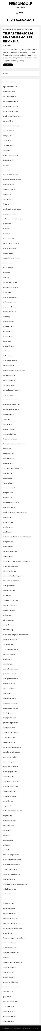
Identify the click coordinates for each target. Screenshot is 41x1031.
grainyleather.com (9, 610)
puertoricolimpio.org (9, 82)
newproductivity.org (9, 434)
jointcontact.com (8, 454)
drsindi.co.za (7, 341)
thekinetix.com (8, 615)
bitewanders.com (8, 620)
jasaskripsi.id (7, 835)
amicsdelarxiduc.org (9, 879)
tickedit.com (7, 140)
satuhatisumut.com (9, 1016)
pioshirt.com (7, 595)
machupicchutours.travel (11, 258)
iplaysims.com (7, 478)
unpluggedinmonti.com (10, 679)
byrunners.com (8, 522)
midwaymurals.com (9, 571)
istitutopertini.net (9, 238)
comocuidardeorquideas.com (12, 928)
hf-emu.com (7, 224)
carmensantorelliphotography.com (14, 576)
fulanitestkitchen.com (10, 600)
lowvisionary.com (8, 253)
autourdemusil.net (9, 488)
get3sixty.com (8, 659)
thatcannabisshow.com (10, 649)
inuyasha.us (7, 228)
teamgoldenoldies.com (10, 982)
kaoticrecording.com (9, 967)
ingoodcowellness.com (10, 87)
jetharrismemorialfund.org (11, 502)
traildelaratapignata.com (11, 855)
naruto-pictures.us (9, 268)
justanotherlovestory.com (11, 243)
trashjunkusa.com (9, 625)
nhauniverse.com (8, 972)
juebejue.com (7, 136)
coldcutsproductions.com (11, 405)
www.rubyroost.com (9, 913)
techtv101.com (8, 292)
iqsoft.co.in (6, 233)
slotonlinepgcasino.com (10, 287)
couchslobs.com (8, 473)
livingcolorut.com (8, 365)
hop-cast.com (7, 424)
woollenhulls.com (8, 483)
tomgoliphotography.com (11, 953)
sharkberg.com (8, 527)
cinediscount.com (9, 185)
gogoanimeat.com (9, 977)
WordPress (35, 1028)
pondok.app (6, 277)
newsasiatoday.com (9, 821)
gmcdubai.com (8, 532)
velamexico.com (8, 904)
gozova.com (7, 997)
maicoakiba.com (8, 263)
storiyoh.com (7, 170)
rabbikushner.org (8, 145)
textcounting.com (9, 1006)
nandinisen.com (8, 664)
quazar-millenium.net (10, 282)
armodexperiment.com (10, 639)
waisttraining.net (8, 899)
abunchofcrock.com (9, 507)
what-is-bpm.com (9, 395)
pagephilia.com (8, 801)
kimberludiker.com (9, 591)
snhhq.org (6, 958)
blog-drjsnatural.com (10, 806)
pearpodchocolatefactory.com (13, 962)
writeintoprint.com (9, 909)
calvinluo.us (6, 419)
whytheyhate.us (8, 326)
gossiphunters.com (9, 1011)
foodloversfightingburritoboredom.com (15, 635)
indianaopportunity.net (10, 786)
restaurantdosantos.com (11, 987)
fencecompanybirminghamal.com (14, 938)
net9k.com (6, 273)
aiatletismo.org (8, 630)
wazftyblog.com (8, 825)
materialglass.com (9, 894)
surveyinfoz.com (8, 131)
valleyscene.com (8, 463)
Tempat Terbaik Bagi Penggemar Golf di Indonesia (18, 37)
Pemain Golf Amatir (25, 29)
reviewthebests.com (9, 791)
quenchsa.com (7, 517)
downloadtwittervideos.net (12, 860)
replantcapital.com (9, 688)
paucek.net (6, 165)
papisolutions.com (9, 92)
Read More (7, 65)
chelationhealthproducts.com (12, 811)
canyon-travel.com (9, 684)
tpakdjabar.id (7, 845)
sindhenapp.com (8, 992)
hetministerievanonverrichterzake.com (15, 884)
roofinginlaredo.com (9, 943)
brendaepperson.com (10, 551)
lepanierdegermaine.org (10, 155)
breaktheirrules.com (9, 654)
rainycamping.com (9, 385)
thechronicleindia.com (10, 297)
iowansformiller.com (9, 380)
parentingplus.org (8, 414)
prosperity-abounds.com (11, 669)
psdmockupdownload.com (11, 865)
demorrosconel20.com (10, 111)
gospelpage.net (8, 160)
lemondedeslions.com (10, 248)
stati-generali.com (9, 586)
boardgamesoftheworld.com (12, 116)
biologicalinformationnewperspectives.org (16, 561)
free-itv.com (7, 449)
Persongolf (20, 3)
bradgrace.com (8, 493)
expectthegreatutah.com (11, 390)
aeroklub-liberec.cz (9, 346)
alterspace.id (7, 830)
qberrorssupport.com (10, 674)
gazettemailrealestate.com (12, 209)
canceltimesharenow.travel (12, 180)
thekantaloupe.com (9, 302)
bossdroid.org (7, 150)
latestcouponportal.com (11, 410)
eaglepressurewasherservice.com (14, 370)
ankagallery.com (8, 542)
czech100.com (8, 498)
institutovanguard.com (10, 918)
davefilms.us (7, 194)
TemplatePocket (19, 1028)
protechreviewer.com (10, 605)
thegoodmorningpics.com (11, 781)
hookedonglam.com (9, 889)
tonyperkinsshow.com (10, 307)
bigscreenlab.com (8, 121)
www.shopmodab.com (10, 923)
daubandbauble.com (9, 189)
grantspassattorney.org (10, 1001)
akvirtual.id (6, 850)
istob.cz (5, 351)
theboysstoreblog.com (10, 566)
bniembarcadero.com (10, 400)
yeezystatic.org (8, 331)
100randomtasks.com (10, 439)
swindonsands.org (8, 644)
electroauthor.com (9, 375)
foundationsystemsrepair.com (13, 126)
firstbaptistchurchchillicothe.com (14, 444)
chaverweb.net (8, 547)
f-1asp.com (6, 204)
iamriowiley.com (8, 933)
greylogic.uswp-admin (10, 214)
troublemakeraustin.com (11, 581)
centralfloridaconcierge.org (11, 468)
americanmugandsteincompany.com (15, 512)
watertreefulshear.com (10, 106)
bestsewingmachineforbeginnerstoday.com (17, 537)
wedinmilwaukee (8, 1021)
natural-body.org (8, 458)
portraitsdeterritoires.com (11, 874)
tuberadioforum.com (10, 312)
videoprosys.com (8, 322)
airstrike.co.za (7, 336)
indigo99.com (7, 816)
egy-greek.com (8, 199)
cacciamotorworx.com (10, 175)
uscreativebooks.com (10, 361)
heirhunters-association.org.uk (13, 219)
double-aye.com (8, 356)
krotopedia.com (8, 840)
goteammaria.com (9, 429)
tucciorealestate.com (10, 869)
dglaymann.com (8, 556)
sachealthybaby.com (10, 948)
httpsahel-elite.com (9, 796)
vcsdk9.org (6, 317)
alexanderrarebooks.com (11, 101)
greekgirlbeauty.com (9, 96)
